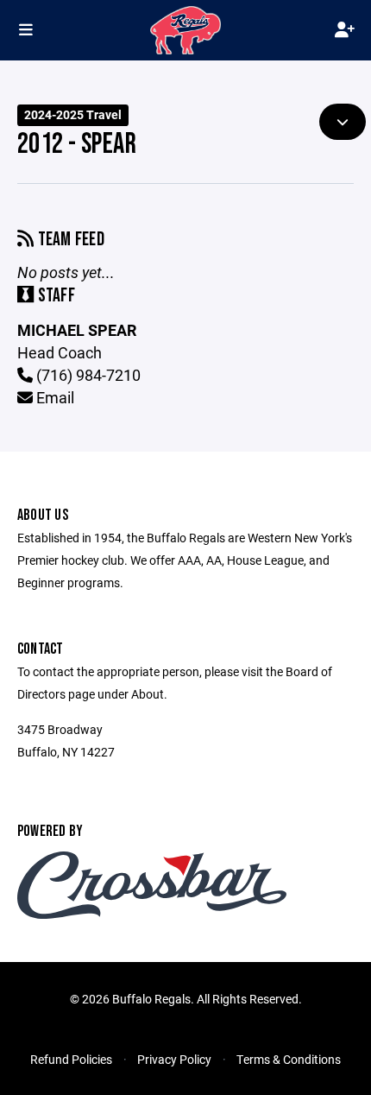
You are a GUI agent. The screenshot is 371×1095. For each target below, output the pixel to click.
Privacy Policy (174, 1059)
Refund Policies (71, 1059)
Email (53, 397)
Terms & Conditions (288, 1059)
